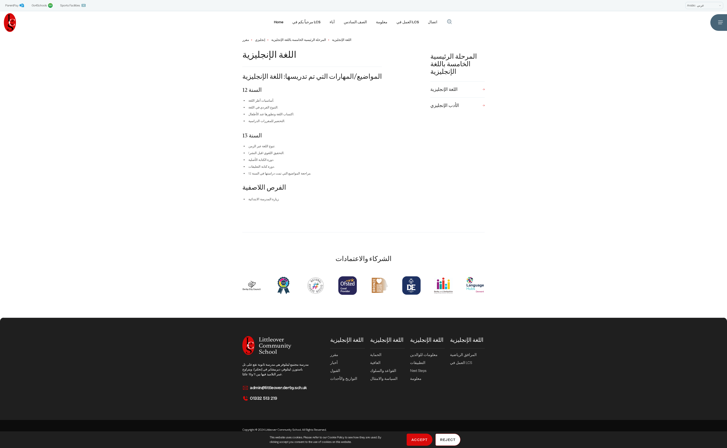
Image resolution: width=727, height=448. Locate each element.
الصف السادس (355, 22)
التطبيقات (417, 363)
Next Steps (418, 371)
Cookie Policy (336, 437)
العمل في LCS (407, 22)
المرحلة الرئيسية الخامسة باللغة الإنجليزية (298, 40)
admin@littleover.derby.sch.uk (278, 387)
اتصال (432, 22)
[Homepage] (8, 22)
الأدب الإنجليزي (444, 105)
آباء (332, 22)
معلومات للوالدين (424, 355)
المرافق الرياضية (463, 355)
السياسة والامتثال (384, 379)
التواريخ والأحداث (343, 379)
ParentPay (11, 5)
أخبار (334, 363)
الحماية (375, 355)
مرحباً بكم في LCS (306, 22)
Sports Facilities (70, 5)
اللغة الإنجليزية (444, 89)
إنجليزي (260, 40)
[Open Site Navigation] (718, 22)
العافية (375, 363)
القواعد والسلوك (383, 371)
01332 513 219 (263, 398)
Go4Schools (39, 5)
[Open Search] (449, 22)
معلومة (381, 22)
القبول (335, 371)
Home (278, 22)
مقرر (245, 40)
